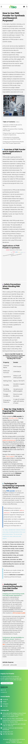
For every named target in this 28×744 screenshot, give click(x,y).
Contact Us (4, 692)
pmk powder (6, 46)
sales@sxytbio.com (7, 732)
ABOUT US (3, 690)
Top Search (19, 742)
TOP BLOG (13, 742)
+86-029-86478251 (7, 734)
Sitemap (8, 742)
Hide (17, 121)
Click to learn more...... (7, 683)
